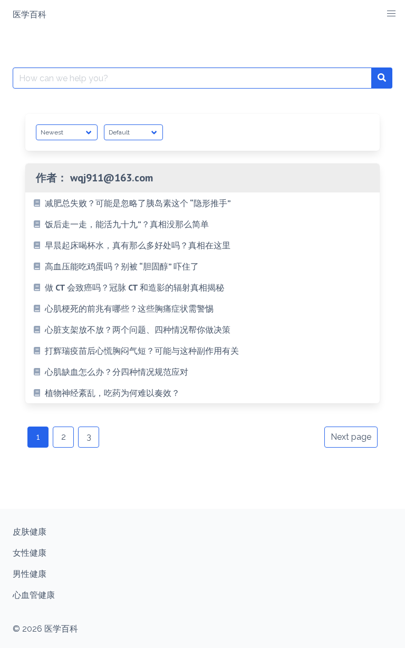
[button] (391, 13)
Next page (351, 437)
